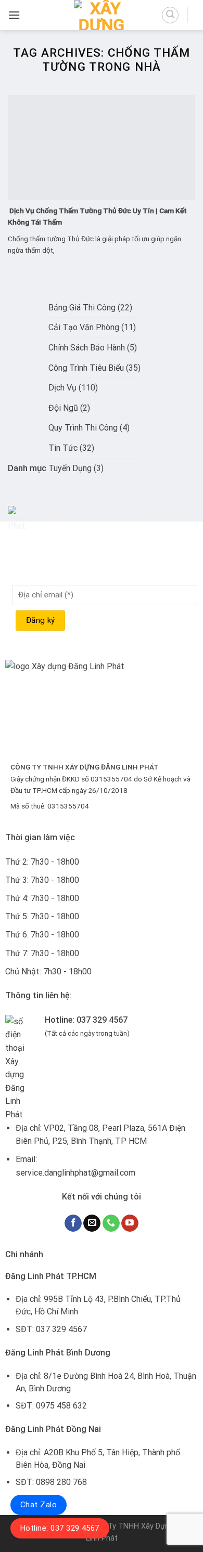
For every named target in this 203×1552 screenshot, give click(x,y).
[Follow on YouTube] (129, 1223)
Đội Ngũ (63, 408)
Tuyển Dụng (70, 468)
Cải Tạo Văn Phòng (83, 327)
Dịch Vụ (62, 388)
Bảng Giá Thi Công (82, 307)
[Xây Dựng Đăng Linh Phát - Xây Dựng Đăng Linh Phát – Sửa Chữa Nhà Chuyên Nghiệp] (101, 15)
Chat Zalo (38, 1504)
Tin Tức (63, 448)
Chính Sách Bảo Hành (86, 348)
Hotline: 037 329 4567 (59, 1528)
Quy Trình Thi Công (83, 428)
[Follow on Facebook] (73, 1223)
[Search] (170, 15)
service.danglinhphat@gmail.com (75, 1173)
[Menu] (14, 15)
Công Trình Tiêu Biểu (86, 368)
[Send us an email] (91, 1223)
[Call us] (111, 1223)
